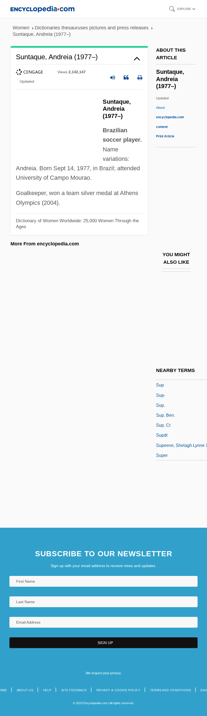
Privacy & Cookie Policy (118, 690)
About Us (25, 690)
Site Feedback (74, 690)
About (170, 117)
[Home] (42, 8)
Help (47, 690)
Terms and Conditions (170, 690)
